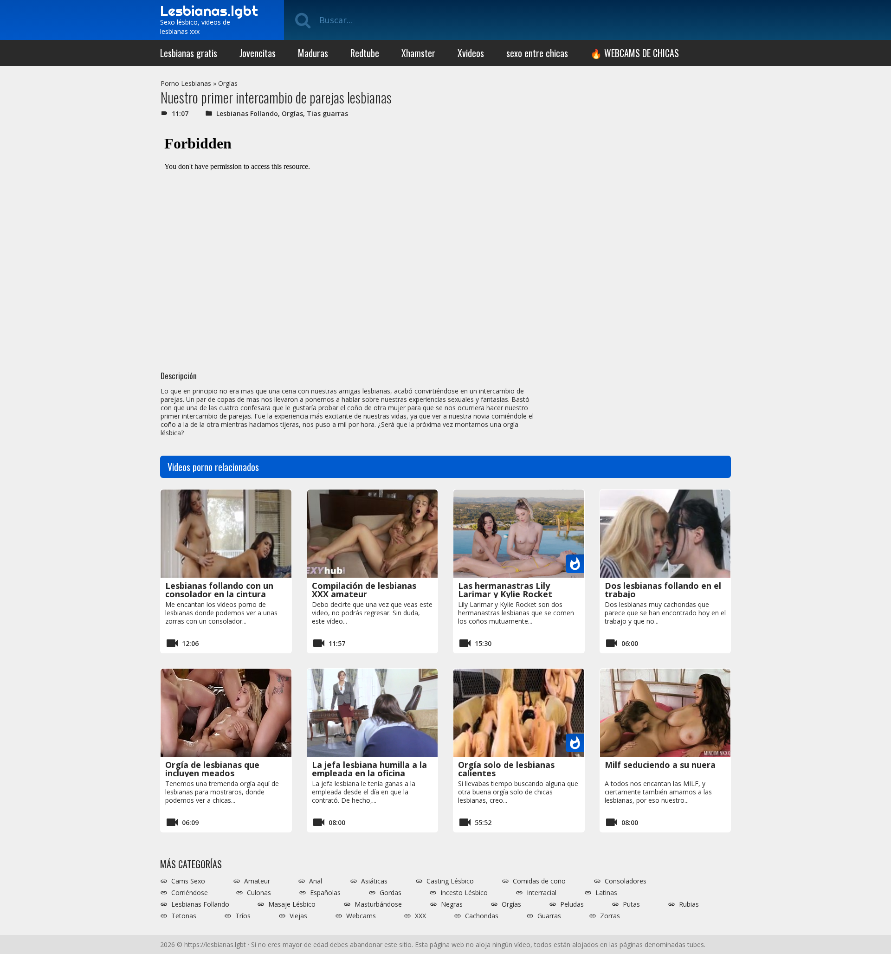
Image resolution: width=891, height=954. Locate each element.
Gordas (390, 892)
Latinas (606, 892)
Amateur (257, 881)
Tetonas (183, 916)
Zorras (610, 916)
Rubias (689, 904)
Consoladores (625, 881)
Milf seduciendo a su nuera (660, 764)
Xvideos (471, 53)
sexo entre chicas (537, 53)
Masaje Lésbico (292, 904)
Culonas (259, 892)
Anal (315, 881)
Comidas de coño (539, 881)
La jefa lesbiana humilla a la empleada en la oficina (369, 769)
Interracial (541, 892)
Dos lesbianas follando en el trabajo (663, 589)
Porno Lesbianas (186, 83)
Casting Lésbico (450, 881)
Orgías (228, 83)
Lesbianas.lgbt (209, 11)
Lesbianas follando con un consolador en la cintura (219, 589)
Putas (631, 904)
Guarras (549, 916)
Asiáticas (374, 881)
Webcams (361, 916)
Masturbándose (378, 904)
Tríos (243, 916)
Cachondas (481, 916)
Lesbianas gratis (188, 53)
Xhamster (418, 53)
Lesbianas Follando (247, 113)
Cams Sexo (188, 881)
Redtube (364, 53)
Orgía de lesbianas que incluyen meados (212, 769)
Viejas (298, 916)
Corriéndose (189, 892)
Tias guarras (327, 113)
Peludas (572, 904)
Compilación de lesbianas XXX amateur (364, 589)
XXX (420, 916)
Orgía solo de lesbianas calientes (506, 769)
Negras (452, 904)
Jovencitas (257, 53)
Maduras (313, 53)
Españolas (325, 892)
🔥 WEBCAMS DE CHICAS (634, 53)
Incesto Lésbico (464, 892)
